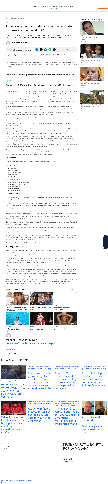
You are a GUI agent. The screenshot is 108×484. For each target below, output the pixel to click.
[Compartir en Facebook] (36, 49)
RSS (33, 480)
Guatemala (14, 18)
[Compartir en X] (41, 49)
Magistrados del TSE (11, 353)
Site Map (29, 480)
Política (21, 18)
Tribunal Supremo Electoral (29, 353)
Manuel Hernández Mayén (19, 42)
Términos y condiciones (19, 480)
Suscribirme (66, 459)
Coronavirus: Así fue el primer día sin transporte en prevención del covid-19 (40, 74)
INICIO (7, 18)
